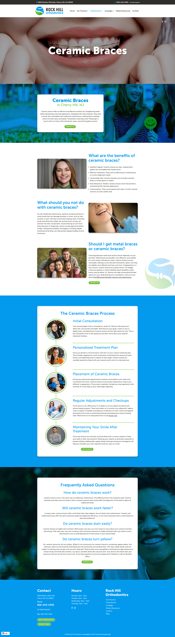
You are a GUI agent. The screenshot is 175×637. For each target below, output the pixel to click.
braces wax (113, 416)
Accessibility (86, 634)
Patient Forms (44, 624)
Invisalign (108, 11)
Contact (135, 11)
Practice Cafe (107, 634)
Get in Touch (87, 449)
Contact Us (70, 126)
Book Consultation (46, 619)
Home (72, 11)
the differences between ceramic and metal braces (112, 277)
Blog (107, 614)
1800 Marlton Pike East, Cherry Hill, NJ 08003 (55, 2)
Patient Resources (123, 11)
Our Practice (82, 11)
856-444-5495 (122, 2)
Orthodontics (95, 11)
